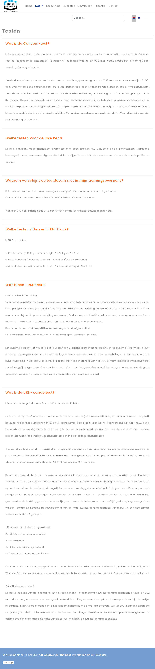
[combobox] (98, 18)
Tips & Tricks (53, 5)
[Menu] (146, 18)
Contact (113, 5)
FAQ (37, 5)
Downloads (84, 5)
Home (28, 5)
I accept (8, 662)
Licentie (100, 5)
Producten (69, 5)
